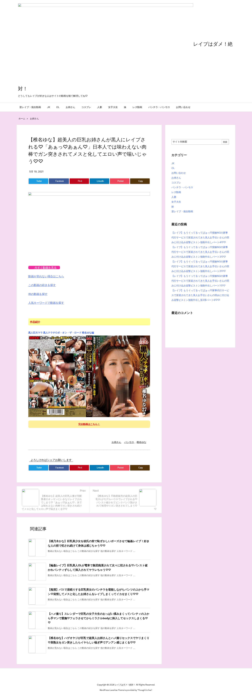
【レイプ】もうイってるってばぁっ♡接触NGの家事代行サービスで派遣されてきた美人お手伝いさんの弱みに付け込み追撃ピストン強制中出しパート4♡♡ (200, 237)
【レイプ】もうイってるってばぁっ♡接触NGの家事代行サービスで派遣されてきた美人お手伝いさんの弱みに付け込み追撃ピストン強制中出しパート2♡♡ (200, 266)
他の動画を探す (37, 294)
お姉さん (34, 118)
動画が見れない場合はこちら (46, 276)
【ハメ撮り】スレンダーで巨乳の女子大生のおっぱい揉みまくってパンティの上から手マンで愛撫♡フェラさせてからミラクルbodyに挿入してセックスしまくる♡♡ (98, 618)
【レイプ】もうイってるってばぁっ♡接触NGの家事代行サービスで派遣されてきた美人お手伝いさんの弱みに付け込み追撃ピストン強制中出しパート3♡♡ (200, 252)
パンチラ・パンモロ (182, 187)
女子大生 (176, 201)
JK (172, 163)
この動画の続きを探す (42, 285)
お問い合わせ (178, 172)
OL (173, 168)
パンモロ (129, 442)
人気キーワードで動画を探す (46, 302)
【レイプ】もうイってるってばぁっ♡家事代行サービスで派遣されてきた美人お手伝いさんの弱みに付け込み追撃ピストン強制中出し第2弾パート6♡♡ (200, 295)
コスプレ (176, 182)
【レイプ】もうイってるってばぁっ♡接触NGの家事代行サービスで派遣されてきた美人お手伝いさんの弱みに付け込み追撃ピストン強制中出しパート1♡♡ (200, 280)
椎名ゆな (141, 442)
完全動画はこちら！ (89, 424)
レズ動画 (176, 192)
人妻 (173, 196)
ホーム (22, 118)
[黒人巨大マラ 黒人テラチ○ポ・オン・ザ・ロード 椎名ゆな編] (89, 376)
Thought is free (144, 690)
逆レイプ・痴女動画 (182, 211)
